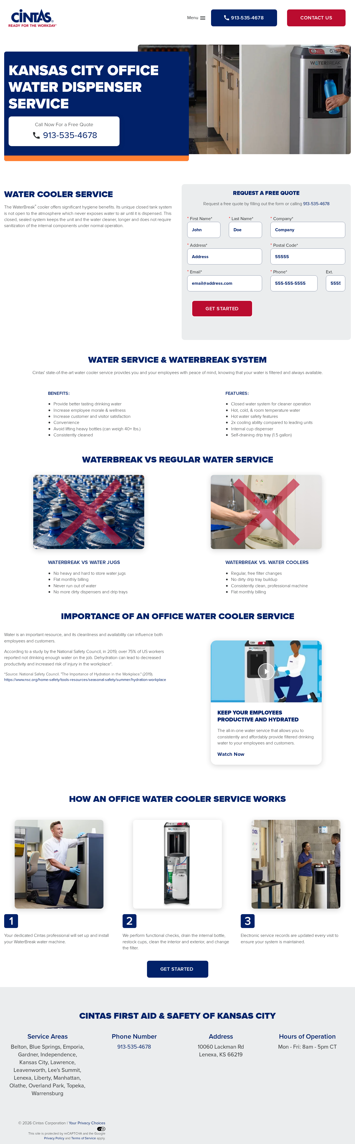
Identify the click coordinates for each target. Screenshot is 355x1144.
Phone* (280, 272)
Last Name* (242, 218)
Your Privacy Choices (87, 1123)
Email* (196, 272)
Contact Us (316, 17)
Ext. (329, 272)
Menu (196, 18)
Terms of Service (83, 1138)
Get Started (222, 308)
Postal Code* (285, 245)
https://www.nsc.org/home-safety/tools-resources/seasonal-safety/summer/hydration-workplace (85, 680)
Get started (177, 969)
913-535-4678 (70, 135)
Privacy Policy (54, 1138)
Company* (283, 218)
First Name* (201, 218)
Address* (198, 245)
